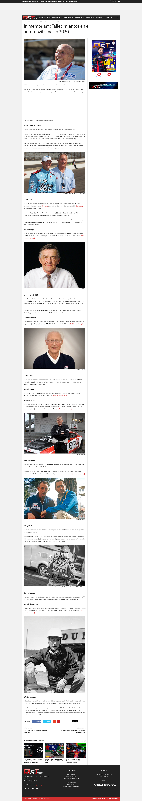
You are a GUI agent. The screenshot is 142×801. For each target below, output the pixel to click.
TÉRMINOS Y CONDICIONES (98, 798)
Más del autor (41, 740)
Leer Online (99, 76)
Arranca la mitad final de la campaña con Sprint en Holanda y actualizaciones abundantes (33, 761)
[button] (117, 17)
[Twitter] (116, 1)
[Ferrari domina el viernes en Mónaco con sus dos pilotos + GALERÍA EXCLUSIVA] (76, 750)
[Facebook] (110, 1)
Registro (44, 1)
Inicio (25, 21)
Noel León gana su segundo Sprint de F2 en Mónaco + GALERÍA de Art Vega (54, 761)
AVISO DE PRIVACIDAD (112, 798)
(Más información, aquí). (76, 324)
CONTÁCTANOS (73, 1)
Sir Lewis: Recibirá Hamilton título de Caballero (35, 732)
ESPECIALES (30, 21)
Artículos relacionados (30, 740)
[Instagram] (113, 1)
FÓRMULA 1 (47, 17)
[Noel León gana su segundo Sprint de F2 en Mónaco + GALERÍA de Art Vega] (54, 750)
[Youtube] (119, 1)
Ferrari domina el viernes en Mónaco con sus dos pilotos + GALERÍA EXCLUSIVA (74, 761)
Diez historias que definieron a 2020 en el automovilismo (72, 732)
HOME (41, 17)
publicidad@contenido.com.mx (104, 774)
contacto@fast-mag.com (37, 785)
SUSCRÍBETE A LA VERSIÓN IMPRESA (58, 1)
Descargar (109, 76)
